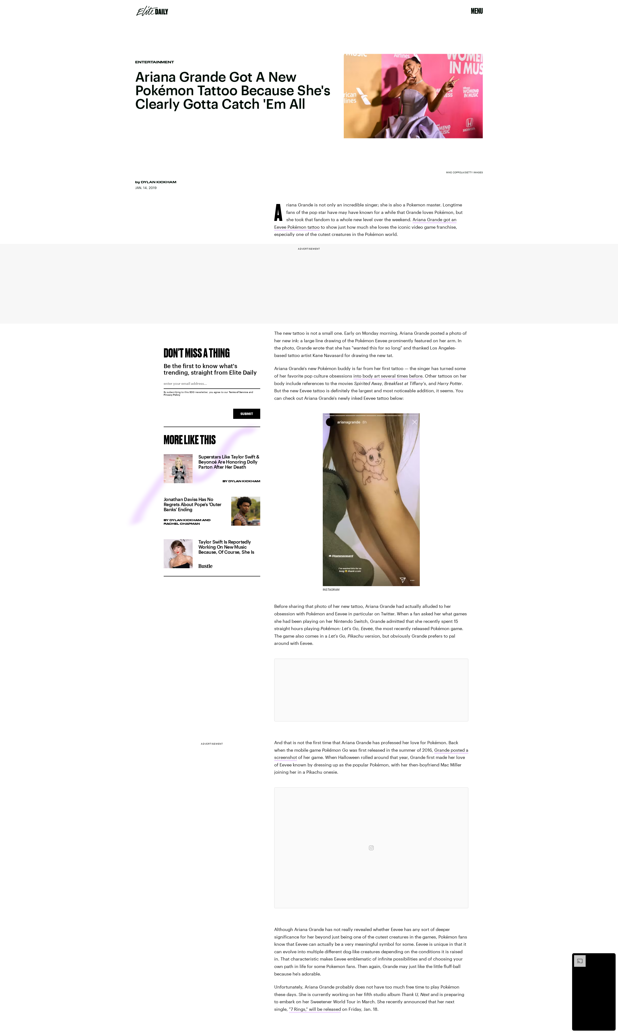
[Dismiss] (610, 957)
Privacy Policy (172, 394)
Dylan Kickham (158, 182)
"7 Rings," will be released (315, 1009)
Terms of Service (238, 392)
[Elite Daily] (152, 11)
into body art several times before (387, 375)
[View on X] (371, 690)
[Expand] (577, 957)
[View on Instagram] (371, 848)
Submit (246, 413)
